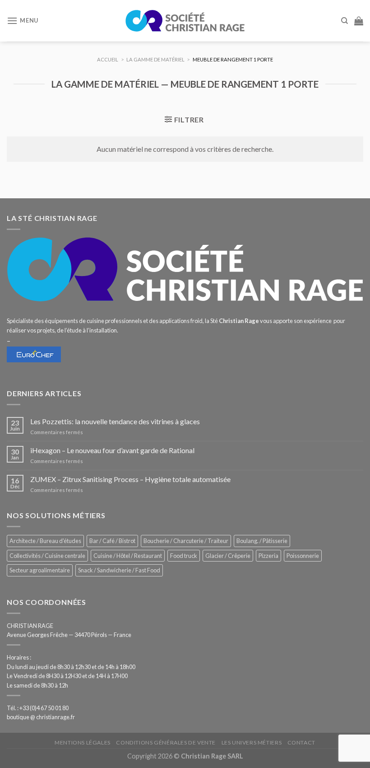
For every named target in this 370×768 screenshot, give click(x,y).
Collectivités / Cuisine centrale (47, 555)
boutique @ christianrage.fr (41, 717)
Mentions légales (83, 742)
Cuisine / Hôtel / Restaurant (127, 555)
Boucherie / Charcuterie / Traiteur (185, 540)
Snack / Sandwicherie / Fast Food (119, 570)
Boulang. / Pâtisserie (261, 540)
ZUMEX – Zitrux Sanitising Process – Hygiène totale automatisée (130, 479)
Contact (301, 742)
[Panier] (358, 21)
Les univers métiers (252, 742)
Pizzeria (268, 555)
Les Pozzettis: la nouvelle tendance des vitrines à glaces (115, 421)
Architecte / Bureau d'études (45, 540)
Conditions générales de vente (166, 742)
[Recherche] (344, 20)
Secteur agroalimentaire (39, 570)
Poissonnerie (303, 555)
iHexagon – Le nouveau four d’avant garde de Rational (112, 450)
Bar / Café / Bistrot (112, 540)
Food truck (183, 555)
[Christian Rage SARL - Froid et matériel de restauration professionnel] (185, 21)
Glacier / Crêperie (227, 555)
